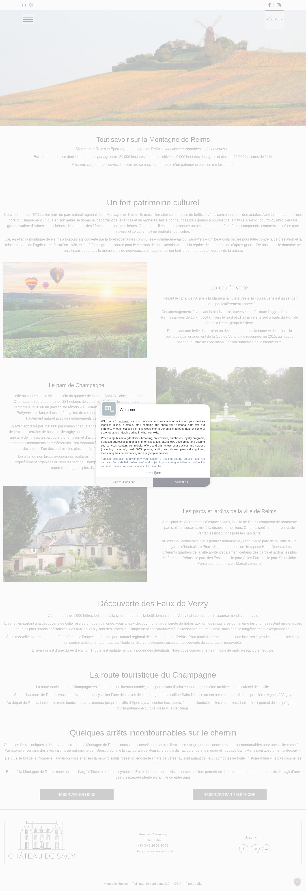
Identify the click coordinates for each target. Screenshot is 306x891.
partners (123, 421)
